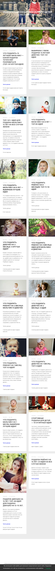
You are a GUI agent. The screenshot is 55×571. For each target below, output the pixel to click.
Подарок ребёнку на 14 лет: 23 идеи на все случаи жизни (41, 462)
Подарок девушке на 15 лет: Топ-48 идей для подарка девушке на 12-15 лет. (13, 502)
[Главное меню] (48, 2)
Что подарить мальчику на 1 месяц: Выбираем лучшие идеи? (11, 423)
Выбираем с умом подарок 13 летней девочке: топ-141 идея (40, 54)
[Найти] (46, 2)
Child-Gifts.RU (9, 2)
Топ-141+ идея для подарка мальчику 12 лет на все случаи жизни (13, 123)
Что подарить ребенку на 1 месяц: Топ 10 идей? (12, 365)
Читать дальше (6, 84)
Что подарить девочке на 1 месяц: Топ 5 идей (41, 364)
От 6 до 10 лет (40, 117)
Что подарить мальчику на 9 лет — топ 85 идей (41, 122)
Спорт (41, 446)
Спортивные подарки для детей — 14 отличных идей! (41, 420)
